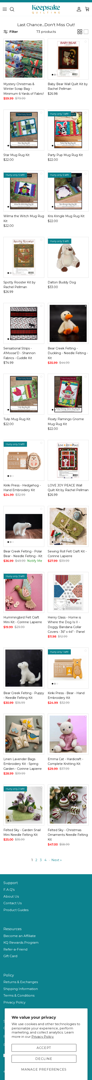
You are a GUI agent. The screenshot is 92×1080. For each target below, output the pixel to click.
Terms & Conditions (18, 995)
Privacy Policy (14, 1002)
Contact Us (12, 903)
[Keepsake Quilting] (46, 9)
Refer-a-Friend (15, 949)
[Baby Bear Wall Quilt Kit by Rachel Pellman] (68, 59)
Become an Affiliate (19, 936)
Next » (56, 860)
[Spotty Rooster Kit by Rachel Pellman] (23, 257)
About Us (11, 896)
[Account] (78, 9)
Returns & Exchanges (20, 982)
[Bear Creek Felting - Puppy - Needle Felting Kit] (23, 668)
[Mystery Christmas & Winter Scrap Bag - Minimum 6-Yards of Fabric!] (23, 59)
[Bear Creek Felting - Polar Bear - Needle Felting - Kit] (23, 526)
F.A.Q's (9, 889)
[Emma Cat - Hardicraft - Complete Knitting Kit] (68, 734)
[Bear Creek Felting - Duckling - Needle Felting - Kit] (68, 323)
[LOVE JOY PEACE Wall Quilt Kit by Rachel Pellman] (68, 460)
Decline (43, 1059)
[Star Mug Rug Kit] (23, 130)
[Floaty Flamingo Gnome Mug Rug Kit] (68, 394)
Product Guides (15, 910)
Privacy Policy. (42, 1037)
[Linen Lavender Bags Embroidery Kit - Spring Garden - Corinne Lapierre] (23, 734)
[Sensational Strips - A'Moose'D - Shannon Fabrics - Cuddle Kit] (23, 323)
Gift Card (10, 956)
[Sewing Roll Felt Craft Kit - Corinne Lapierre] (68, 526)
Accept (44, 1048)
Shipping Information (20, 989)
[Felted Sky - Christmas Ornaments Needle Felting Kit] (68, 805)
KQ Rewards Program (21, 942)
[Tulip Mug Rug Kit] (23, 394)
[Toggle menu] (4, 9)
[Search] (14, 9)
